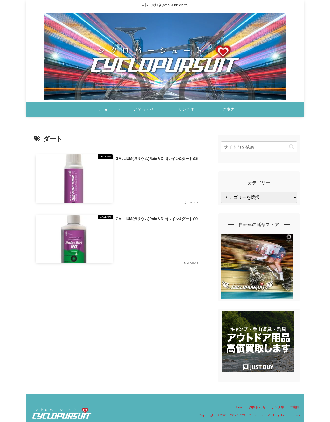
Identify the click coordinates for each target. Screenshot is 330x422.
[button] (291, 147)
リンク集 (277, 407)
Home (239, 407)
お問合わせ (257, 407)
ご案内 (294, 407)
